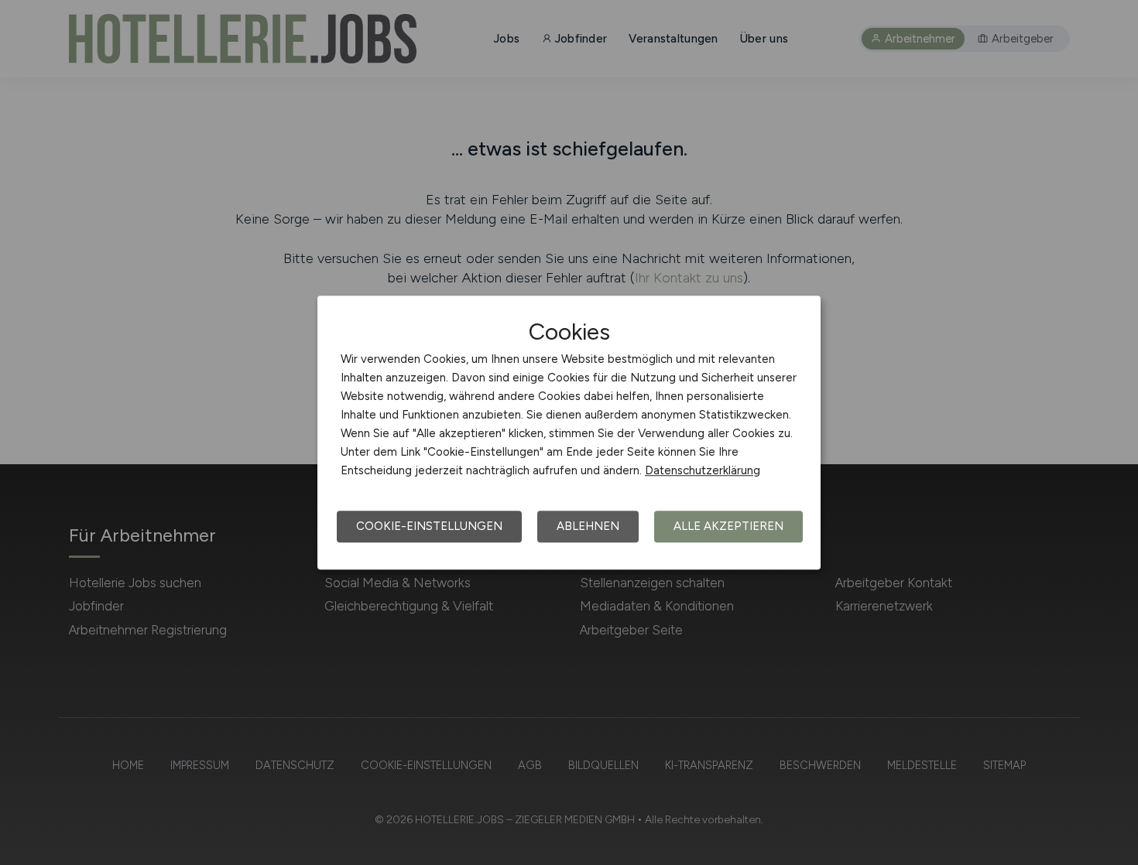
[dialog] (569, 432)
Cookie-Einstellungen (429, 526)
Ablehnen (588, 526)
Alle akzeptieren (728, 526)
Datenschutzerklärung (702, 470)
